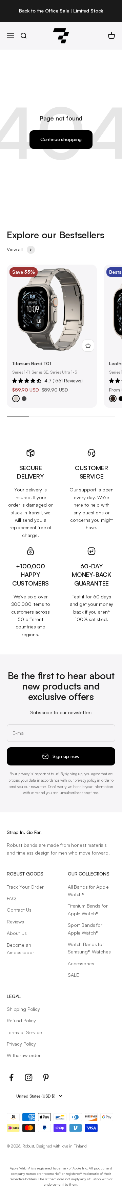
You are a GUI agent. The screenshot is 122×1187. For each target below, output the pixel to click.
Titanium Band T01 (31, 363)
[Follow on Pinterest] (45, 1077)
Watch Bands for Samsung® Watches (89, 947)
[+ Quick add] (88, 346)
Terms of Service (24, 1032)
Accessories (81, 963)
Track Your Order (25, 887)
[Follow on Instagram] (28, 1077)
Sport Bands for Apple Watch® (85, 928)
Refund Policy (21, 1020)
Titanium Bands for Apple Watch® (87, 909)
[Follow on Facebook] (11, 1077)
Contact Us (19, 910)
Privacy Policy (21, 1044)
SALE (73, 975)
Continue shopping (61, 139)
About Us (17, 933)
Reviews (15, 921)
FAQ (11, 898)
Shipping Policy (23, 1009)
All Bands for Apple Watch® (88, 890)
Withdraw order (24, 1055)
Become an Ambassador (20, 948)
